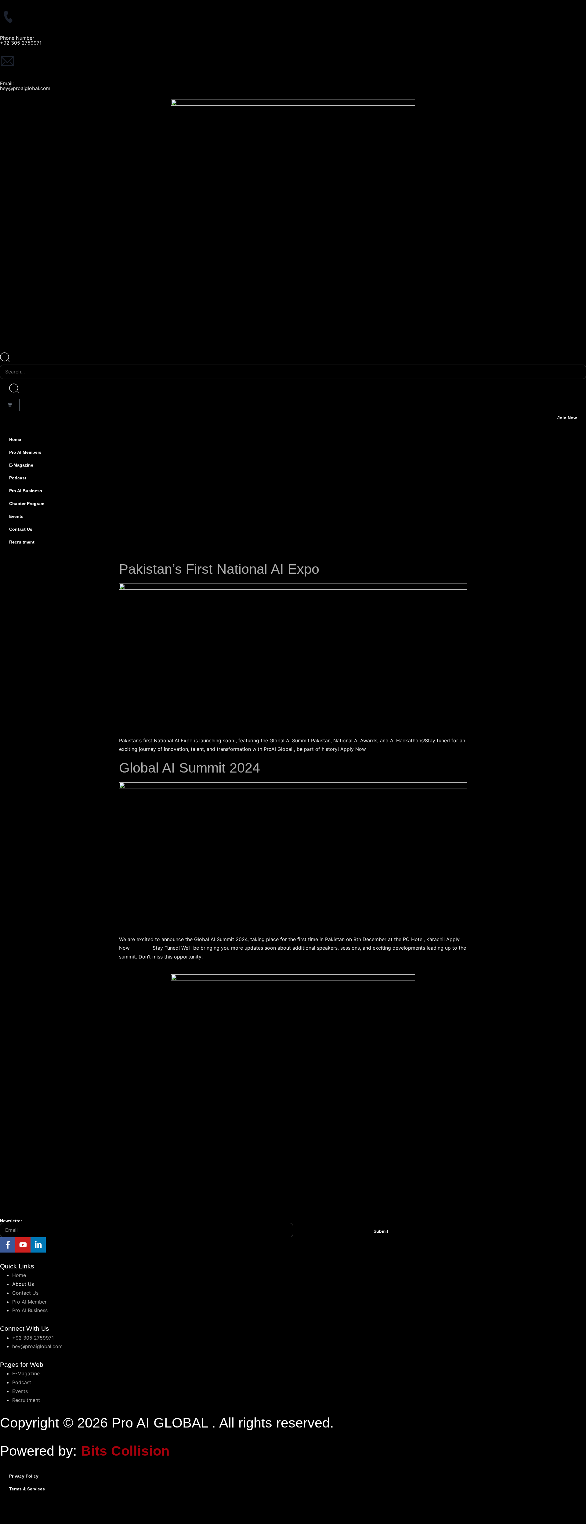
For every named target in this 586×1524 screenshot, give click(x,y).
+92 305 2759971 (21, 43)
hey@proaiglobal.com (25, 88)
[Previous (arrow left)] (9, 1519)
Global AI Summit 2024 (189, 768)
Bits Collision (125, 1451)
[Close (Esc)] (69, 1509)
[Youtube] (23, 1245)
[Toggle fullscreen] (29, 1509)
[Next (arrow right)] (29, 1519)
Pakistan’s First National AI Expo (219, 569)
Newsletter (11, 1221)
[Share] (49, 1509)
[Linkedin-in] (38, 1245)
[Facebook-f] (7, 1245)
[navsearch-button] (4, 360)
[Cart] (10, 405)
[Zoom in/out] (9, 1509)
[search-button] (14, 389)
